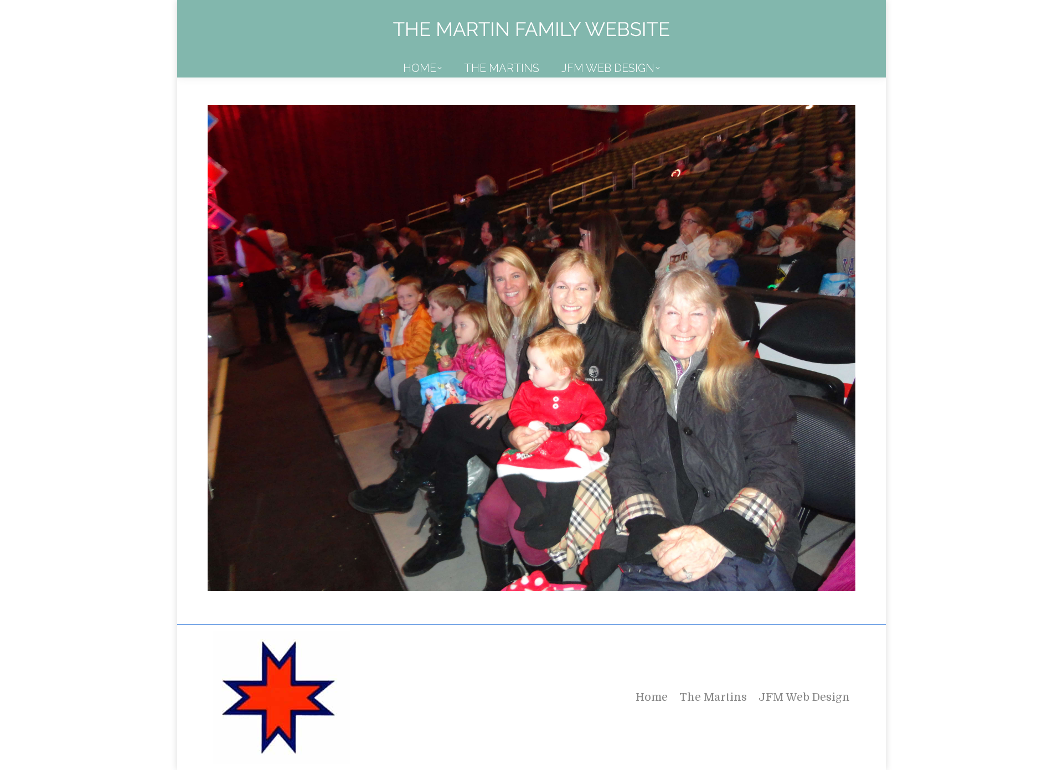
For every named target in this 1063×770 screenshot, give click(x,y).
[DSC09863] (531, 348)
